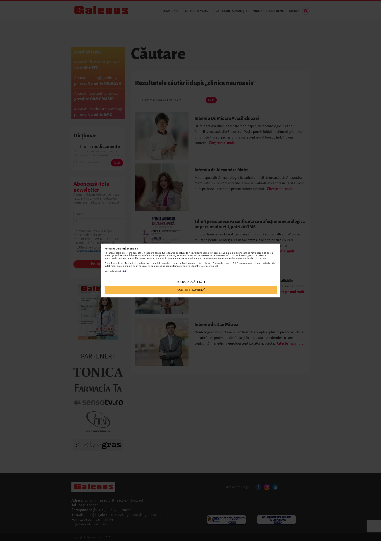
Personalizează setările (190, 282)
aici (124, 271)
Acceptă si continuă (190, 289)
